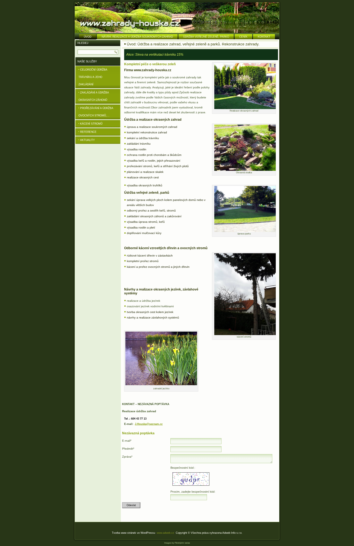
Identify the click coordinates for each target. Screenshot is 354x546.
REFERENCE (88, 131)
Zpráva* (127, 456)
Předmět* (128, 448)
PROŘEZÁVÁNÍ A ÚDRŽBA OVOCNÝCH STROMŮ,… (95, 112)
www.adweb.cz (165, 532)
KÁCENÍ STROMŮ (91, 123)
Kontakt (264, 36)
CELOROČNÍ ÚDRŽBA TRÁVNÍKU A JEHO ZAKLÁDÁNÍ (92, 77)
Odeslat (131, 505)
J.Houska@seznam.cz (149, 424)
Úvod (87, 36)
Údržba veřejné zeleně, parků (206, 36)
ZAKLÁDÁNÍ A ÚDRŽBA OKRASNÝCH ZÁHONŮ (93, 96)
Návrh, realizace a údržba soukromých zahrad (137, 36)
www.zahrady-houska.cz (129, 23)
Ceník (243, 36)
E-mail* (126, 440)
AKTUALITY (87, 140)
